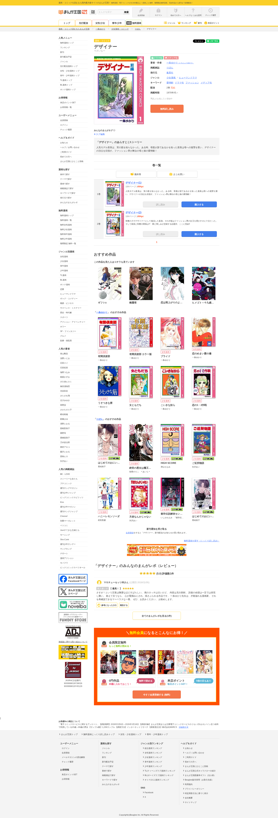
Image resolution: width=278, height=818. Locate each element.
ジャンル (171, 23)
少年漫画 (64, 270)
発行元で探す (66, 198)
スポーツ (64, 317)
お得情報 (66, 779)
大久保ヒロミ (66, 382)
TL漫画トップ (66, 80)
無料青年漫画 (66, 234)
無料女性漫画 (66, 225)
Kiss (62, 502)
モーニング (65, 535)
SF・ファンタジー (68, 331)
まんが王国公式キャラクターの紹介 (200, 771)
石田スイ (64, 363)
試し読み (160, 204)
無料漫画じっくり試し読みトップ (99, 734)
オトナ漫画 (65, 284)
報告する (124, 605)
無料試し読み (167, 109)
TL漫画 (63, 275)
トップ (66, 23)
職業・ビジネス (67, 303)
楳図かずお (65, 377)
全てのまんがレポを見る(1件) (157, 616)
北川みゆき (65, 400)
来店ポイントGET (68, 102)
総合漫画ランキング (153, 748)
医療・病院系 (66, 341)
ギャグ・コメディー (69, 298)
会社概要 (189, 798)
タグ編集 (100, 134)
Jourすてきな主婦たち (69, 530)
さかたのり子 (66, 410)
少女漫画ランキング (153, 757)
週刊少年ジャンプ (68, 493)
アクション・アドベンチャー (72, 322)
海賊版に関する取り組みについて (73, 642)
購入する (199, 204)
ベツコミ (64, 525)
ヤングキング (66, 549)
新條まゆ (64, 419)
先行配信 (83, 23)
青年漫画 (64, 266)
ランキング (186, 23)
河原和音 (64, 391)
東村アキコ (65, 447)
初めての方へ (66, 157)
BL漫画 (63, 280)
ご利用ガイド (66, 152)
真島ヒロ (64, 456)
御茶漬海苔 (65, 386)
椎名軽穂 (64, 414)
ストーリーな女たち (69, 479)
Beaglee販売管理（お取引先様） (199, 780)
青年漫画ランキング (153, 762)
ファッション (192, 82)
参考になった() (108, 605)
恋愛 (62, 289)
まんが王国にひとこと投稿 (71, 161)
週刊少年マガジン (68, 507)
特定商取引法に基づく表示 (196, 793)
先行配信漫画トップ (69, 66)
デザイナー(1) (133, 182)
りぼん (99, 419)
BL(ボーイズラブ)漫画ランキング (159, 775)
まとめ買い (178, 174)
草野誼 (63, 405)
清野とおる (65, 424)
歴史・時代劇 (66, 312)
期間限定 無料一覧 (68, 243)
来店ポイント (213, 23)
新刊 (200, 23)
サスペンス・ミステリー (70, 308)
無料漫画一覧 (66, 220)
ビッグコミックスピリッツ (71, 497)
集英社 (170, 72)
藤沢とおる (65, 452)
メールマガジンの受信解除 (73, 757)
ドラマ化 (179, 82)
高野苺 (63, 433)
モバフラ (64, 563)
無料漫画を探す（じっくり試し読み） (201, 541)
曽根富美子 (65, 428)
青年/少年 (117, 23)
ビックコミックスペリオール (72, 567)
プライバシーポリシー (194, 789)
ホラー (63, 326)
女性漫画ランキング (153, 753)
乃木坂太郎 (65, 442)
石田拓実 (64, 368)
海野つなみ (65, 372)
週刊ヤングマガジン (69, 488)
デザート (64, 553)
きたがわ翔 (65, 396)
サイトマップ (190, 802)
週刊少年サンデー (68, 544)
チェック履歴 (66, 130)
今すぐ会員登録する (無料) (156, 694)
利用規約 (189, 784)
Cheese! (64, 516)
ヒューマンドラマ (68, 294)
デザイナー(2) (133, 212)
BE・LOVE (65, 474)
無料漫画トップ (67, 43)
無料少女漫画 (66, 229)
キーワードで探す (68, 193)
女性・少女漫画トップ (69, 71)
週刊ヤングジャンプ (69, 511)
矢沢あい (64, 461)
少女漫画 (64, 261)
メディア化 (206, 82)
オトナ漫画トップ (68, 89)
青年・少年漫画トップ (69, 75)
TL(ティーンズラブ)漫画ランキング (160, 771)
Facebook (149, 792)
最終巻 (137, 174)
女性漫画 (64, 256)
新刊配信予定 (66, 57)
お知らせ (64, 143)
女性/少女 (100, 23)
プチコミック (66, 483)
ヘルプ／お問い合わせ (69, 147)
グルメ (63, 336)
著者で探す (65, 184)
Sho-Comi (64, 539)
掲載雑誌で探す (67, 188)
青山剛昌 (64, 354)
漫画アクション (67, 558)
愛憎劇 (170, 82)
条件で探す (65, 174)
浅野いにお (65, 358)
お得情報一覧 (66, 107)
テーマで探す (66, 179)
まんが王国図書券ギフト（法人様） (200, 775)
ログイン (64, 125)
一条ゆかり (180, 62)
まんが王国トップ (69, 734)
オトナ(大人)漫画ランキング (157, 780)
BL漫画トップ (66, 85)
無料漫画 (136, 23)
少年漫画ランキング (153, 766)
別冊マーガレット (68, 521)
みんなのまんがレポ (69, 202)
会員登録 (64, 120)
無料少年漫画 (66, 239)
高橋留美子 (65, 438)
